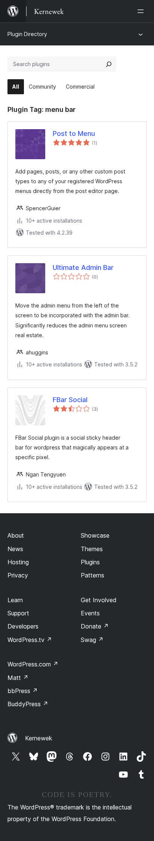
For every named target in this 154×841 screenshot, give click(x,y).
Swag (92, 640)
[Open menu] (142, 11)
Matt (17, 677)
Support (18, 613)
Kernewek (38, 738)
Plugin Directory (27, 34)
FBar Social (70, 400)
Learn (15, 600)
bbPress (22, 691)
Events (90, 613)
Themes (92, 549)
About (15, 535)
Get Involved (99, 600)
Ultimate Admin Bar (83, 267)
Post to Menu (74, 133)
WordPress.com (32, 664)
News (15, 549)
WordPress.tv (29, 640)
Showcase (95, 535)
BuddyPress (27, 704)
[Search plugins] (108, 64)
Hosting (18, 562)
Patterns (92, 575)
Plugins (90, 562)
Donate (95, 626)
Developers (22, 626)
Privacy (17, 575)
